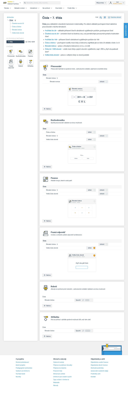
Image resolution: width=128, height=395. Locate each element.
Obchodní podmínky (97, 368)
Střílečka (30, 66)
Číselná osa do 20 (18, 23)
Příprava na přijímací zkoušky (62, 365)
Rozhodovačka (20, 56)
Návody (55, 385)
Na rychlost (46, 8)
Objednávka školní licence (99, 365)
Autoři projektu (20, 365)
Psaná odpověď (11, 67)
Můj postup (100, 3)
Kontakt (93, 377)
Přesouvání (11, 56)
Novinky (18, 377)
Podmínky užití (95, 374)
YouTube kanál (20, 374)
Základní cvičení (19, 8)
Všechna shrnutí (116, 17)
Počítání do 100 (51, 40)
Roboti (20, 66)
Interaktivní (33, 8)
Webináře (56, 382)
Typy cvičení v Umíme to (61, 379)
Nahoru (48, 109)
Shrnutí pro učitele (59, 374)
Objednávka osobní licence (99, 362)
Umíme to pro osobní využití (62, 377)
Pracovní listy (57, 371)
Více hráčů (58, 8)
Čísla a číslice (16, 27)
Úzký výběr (31, 42)
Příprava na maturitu (59, 368)
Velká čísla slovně (18, 33)
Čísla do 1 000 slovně (53, 49)
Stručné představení (22, 362)
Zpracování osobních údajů (99, 371)
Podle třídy (71, 8)
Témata (6, 8)
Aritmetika (10, 17)
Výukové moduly (58, 362)
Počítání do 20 (50, 31)
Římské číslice (17, 30)
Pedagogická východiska (24, 368)
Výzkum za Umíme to (23, 371)
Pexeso (30, 56)
